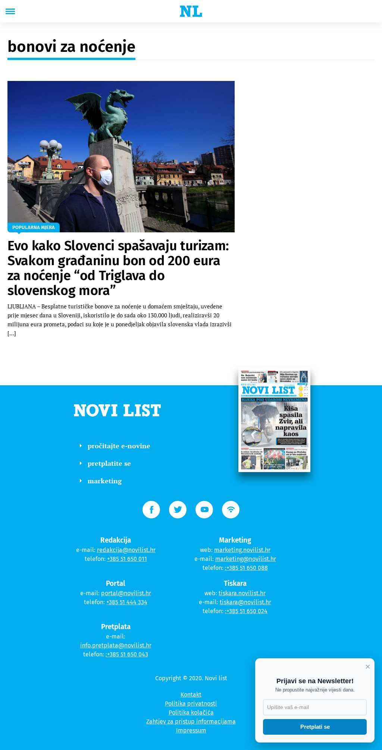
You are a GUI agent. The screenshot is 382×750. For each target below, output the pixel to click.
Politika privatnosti (191, 703)
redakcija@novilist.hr (126, 549)
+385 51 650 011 (127, 558)
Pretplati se (315, 727)
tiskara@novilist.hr (245, 602)
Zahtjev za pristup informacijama (191, 721)
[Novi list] (191, 11)
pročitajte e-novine (119, 445)
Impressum (191, 730)
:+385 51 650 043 (127, 654)
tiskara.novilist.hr (242, 593)
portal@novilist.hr (126, 593)
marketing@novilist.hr (245, 558)
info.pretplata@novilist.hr (115, 645)
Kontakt (191, 694)
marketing (105, 480)
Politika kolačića (191, 712)
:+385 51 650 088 (246, 567)
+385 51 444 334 (126, 602)
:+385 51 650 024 (246, 611)
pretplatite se (109, 463)
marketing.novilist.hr (242, 549)
